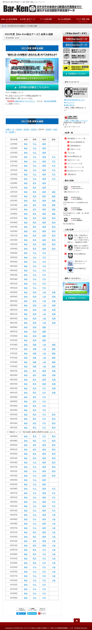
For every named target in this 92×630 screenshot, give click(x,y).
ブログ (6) (70, 153)
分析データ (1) (75, 149)
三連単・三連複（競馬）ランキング (75, 120)
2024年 (19, 129)
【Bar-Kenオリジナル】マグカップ (80, 262)
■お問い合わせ (69, 105)
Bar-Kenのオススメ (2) (75, 171)
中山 (34, 144)
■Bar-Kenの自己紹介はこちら (74, 100)
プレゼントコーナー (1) (75, 167)
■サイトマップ (69, 102)
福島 (53, 192)
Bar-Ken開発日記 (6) (74, 156)
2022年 (34, 129)
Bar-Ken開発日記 (80, 254)
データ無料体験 (46, 20)
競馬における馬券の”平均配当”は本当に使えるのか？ (81, 248)
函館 (44, 327)
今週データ (9, 129)
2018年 (12, 132)
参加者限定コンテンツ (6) (76, 138)
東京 (34, 183)
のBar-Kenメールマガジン (21, 101)
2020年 (49, 129)
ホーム (4, 26)
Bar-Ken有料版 (50, 101)
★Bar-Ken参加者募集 (9, 20)
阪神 (44, 144)
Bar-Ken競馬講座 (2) (77, 142)
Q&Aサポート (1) (73, 160)
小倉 (44, 292)
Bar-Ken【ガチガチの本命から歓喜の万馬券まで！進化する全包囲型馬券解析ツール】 (45, 628)
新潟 (53, 218)
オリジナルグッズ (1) (74, 164)
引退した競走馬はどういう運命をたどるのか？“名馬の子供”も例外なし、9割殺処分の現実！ (78, 238)
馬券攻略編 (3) (75, 146)
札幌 (53, 292)
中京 (53, 157)
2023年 (26, 129)
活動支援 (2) (71, 174)
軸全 (26, 144)
